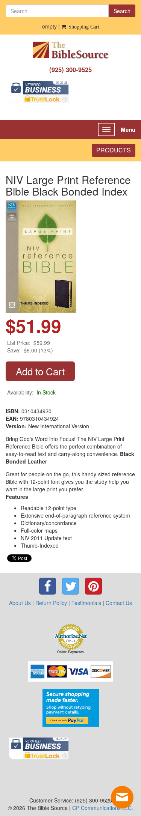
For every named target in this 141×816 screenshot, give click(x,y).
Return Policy (51, 603)
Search (122, 11)
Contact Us (119, 603)
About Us (20, 603)
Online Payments (70, 652)
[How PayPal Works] (70, 707)
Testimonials (86, 603)
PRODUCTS (113, 150)
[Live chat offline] (122, 797)
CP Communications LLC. (102, 807)
